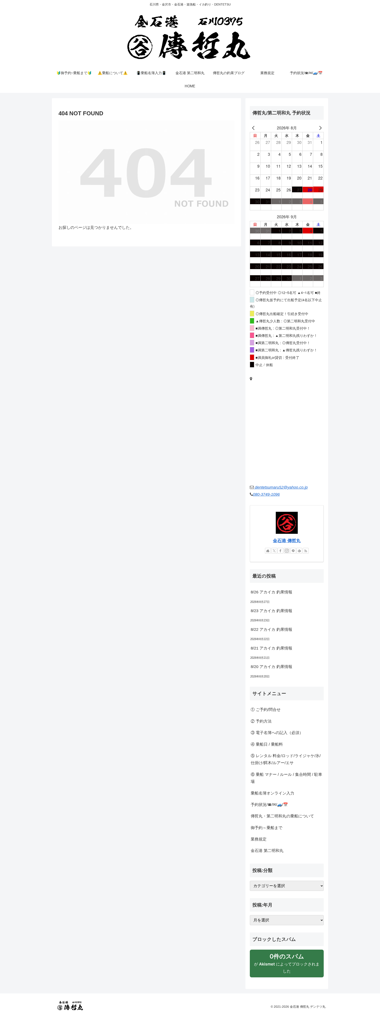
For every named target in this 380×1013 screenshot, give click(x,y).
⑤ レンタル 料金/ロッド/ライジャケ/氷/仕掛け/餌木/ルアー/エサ (286, 759)
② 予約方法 (261, 721)
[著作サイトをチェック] (268, 551)
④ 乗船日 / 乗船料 (267, 744)
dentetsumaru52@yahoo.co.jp (281, 487)
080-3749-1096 (266, 494)
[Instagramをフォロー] (287, 551)
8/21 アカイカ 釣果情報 (271, 648)
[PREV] (254, 127)
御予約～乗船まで (266, 828)
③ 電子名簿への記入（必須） (277, 732)
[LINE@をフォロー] (293, 551)
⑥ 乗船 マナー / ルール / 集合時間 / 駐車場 (286, 778)
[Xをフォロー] (274, 551)
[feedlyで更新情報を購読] (299, 551)
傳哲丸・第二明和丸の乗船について (282, 816)
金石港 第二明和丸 (267, 850)
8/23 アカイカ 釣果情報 (271, 611)
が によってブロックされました (287, 965)
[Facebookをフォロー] (280, 551)
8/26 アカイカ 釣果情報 (271, 592)
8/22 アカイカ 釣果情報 (271, 629)
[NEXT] (319, 127)
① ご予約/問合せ (266, 709)
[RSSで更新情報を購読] (306, 551)
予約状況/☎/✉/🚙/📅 (269, 804)
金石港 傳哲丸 (287, 540)
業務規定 (259, 839)
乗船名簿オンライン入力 (272, 793)
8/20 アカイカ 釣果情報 (271, 666)
